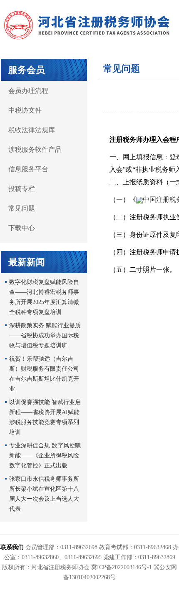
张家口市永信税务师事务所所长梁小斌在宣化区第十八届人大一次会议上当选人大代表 (44, 494)
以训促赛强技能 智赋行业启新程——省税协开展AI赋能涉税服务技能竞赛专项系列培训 (45, 417)
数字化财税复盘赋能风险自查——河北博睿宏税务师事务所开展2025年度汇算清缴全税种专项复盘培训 (44, 297)
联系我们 (12, 547)
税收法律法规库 (31, 129)
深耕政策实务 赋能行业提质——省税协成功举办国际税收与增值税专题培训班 (45, 335)
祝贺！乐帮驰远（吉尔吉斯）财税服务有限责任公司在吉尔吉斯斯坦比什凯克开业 (44, 374)
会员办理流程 (28, 90)
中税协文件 (25, 110)
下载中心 (21, 227)
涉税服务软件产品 (35, 149)
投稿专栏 (21, 188)
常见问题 (21, 208)
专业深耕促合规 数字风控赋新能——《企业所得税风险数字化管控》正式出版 (45, 455)
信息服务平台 (28, 169)
